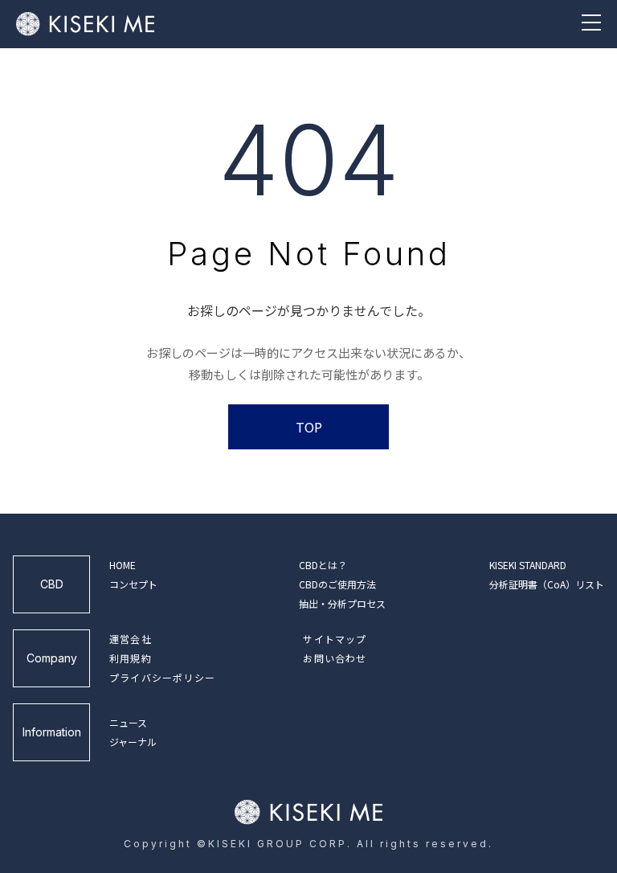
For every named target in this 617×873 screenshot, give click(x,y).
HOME (122, 565)
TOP (309, 426)
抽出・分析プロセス (342, 603)
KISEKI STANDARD (527, 565)
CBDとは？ (323, 565)
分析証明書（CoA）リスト (546, 584)
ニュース (128, 722)
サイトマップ (334, 639)
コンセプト (133, 584)
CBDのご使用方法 (337, 584)
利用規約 (130, 658)
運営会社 (130, 639)
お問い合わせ (334, 658)
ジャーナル (133, 741)
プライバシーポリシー (162, 677)
